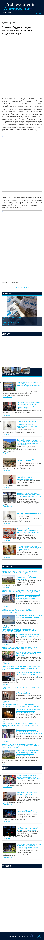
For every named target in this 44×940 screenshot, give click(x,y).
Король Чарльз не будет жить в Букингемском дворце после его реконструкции (19, 572)
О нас (4, 320)
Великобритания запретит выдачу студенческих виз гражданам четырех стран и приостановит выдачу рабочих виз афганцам (29, 495)
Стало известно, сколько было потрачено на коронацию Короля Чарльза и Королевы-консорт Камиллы (20, 725)
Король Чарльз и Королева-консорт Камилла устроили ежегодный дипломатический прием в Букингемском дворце (20, 746)
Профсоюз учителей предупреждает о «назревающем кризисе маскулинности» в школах (29, 460)
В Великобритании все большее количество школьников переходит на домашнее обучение (29, 547)
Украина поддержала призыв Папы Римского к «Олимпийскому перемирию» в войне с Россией (28, 811)
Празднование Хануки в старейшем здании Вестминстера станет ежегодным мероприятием (20, 705)
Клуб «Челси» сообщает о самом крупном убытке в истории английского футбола (27, 794)
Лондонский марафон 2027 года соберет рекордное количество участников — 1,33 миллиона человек (29, 777)
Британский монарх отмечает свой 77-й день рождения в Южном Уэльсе (19, 630)
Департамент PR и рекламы (12, 317)
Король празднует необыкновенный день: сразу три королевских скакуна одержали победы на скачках (22, 591)
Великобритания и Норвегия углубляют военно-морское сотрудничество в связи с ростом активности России (20, 611)
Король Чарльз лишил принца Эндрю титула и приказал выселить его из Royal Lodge (19, 648)
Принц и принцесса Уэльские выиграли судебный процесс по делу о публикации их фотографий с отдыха (21, 668)
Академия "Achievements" (11, 322)
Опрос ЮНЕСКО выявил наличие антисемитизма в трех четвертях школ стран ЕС (29, 513)
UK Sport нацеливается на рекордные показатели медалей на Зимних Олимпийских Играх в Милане (29, 828)
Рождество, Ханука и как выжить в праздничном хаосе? (27, 692)
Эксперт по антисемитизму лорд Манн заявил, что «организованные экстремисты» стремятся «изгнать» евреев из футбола (29, 846)
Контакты (6, 324)
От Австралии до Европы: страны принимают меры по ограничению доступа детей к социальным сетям (28, 530)
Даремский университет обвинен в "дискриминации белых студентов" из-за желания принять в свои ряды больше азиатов (29, 442)
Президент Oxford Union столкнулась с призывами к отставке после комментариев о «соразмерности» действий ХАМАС (28, 405)
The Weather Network (22, 287)
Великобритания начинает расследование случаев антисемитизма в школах (25, 477)
